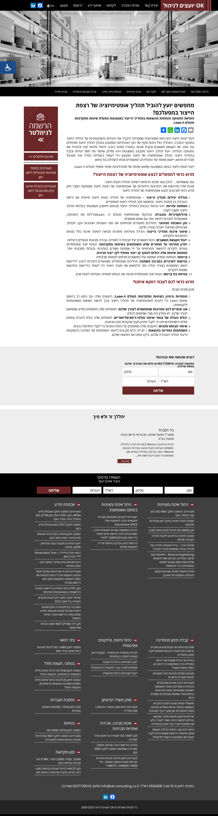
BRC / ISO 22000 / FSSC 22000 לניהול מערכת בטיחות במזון (58, 761)
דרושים (77, 5)
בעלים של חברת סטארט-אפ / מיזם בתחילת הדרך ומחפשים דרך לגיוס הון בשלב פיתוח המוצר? (174, 664)
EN (52, 6)
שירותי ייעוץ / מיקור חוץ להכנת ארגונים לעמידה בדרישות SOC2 (59, 599)
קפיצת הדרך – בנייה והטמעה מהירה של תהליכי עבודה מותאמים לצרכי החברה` (172, 547)
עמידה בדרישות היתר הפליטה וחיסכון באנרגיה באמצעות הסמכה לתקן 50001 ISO (115, 748)
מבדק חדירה (61, 91)
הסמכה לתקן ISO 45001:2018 (64, 730)
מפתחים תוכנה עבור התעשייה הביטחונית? (114, 667)
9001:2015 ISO (200, 91)
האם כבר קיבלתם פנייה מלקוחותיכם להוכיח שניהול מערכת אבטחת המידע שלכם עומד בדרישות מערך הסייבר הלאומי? (60, 612)
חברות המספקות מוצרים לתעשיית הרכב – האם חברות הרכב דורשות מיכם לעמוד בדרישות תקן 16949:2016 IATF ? (114, 533)
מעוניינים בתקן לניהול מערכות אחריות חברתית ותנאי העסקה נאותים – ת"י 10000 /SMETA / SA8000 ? (116, 761)
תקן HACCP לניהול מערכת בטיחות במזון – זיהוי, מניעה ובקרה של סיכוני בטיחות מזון (57, 770)
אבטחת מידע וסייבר (111, 91)
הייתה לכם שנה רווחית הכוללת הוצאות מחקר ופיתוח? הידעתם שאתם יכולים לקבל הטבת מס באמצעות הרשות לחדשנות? (171, 733)
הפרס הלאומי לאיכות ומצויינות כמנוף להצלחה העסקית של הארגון (174, 573)
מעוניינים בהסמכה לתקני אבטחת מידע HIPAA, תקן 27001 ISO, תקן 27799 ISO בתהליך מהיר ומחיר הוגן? (58, 515)
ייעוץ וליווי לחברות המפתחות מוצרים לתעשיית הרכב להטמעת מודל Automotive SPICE (117, 520)
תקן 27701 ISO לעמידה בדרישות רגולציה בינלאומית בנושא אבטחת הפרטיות (58, 590)
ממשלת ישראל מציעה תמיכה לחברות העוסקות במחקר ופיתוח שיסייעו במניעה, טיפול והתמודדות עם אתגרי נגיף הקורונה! (171, 707)
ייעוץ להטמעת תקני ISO (173, 91)
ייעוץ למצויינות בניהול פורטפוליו (120, 673)
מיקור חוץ (151, 91)
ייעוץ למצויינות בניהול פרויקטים (120, 662)
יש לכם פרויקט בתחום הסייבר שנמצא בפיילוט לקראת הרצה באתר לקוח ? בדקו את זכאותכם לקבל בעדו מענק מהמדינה (172, 720)
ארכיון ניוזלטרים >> (41, 156)
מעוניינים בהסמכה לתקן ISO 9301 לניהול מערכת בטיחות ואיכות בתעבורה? (58, 737)
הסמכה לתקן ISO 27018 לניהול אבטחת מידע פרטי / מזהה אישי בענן (59, 536)
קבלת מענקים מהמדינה (84, 91)
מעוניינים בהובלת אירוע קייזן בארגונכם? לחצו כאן (41, 190)
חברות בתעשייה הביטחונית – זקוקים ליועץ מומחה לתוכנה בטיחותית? (114, 654)
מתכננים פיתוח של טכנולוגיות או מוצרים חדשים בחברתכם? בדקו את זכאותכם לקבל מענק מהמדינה (171, 651)
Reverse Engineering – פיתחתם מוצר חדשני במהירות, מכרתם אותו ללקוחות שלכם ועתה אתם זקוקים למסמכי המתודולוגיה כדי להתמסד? (172, 560)
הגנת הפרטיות (134, 91)
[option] (109, 49)
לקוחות (111, 5)
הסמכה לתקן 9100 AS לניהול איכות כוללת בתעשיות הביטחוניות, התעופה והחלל (58, 672)
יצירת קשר (151, 5)
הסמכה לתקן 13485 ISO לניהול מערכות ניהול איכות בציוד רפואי (59, 649)
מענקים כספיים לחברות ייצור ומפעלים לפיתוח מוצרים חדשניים (173, 675)
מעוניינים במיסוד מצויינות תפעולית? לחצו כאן (41, 172)
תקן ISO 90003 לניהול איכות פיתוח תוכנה (171, 530)
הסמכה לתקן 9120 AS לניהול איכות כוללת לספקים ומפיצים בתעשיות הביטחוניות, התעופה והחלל (58, 683)
